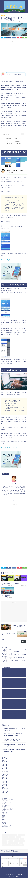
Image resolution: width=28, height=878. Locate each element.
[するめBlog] (14, 11)
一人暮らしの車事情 (7, 809)
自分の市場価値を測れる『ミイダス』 (15, 138)
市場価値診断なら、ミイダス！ (9, 259)
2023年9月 (4, 760)
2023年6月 (4, 763)
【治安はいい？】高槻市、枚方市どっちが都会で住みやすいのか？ (14, 750)
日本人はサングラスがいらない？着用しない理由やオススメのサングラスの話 (14, 740)
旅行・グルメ (5, 820)
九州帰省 (4, 810)
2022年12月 (5, 771)
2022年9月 (4, 775)
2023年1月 (4, 770)
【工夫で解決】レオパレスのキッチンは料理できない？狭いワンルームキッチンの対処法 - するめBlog (14, 673)
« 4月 (2, 867)
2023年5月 (4, 764)
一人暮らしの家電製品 (7, 808)
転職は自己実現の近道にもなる (13, 143)
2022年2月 (4, 785)
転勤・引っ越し (6, 823)
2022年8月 (4, 777)
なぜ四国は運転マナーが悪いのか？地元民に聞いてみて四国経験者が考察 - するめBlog (14, 715)
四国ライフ (4, 816)
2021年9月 (4, 792)
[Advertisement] (14, 56)
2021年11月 (5, 790)
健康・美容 (4, 812)
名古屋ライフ (5, 815)
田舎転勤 (3, 15)
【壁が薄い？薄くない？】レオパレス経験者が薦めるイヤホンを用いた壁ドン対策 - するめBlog (14, 683)
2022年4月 (4, 782)
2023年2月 (4, 768)
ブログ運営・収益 (6, 802)
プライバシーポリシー (11, 874)
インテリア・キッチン (7, 799)
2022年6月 (4, 780)
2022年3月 (4, 784)
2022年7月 (4, 778)
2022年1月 (4, 787)
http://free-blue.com (13, 497)
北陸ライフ (4, 813)
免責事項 (18, 874)
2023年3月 (4, 767)
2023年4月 (4, 765)
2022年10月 (5, 774)
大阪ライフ (4, 818)
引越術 (3, 819)
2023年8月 (4, 761)
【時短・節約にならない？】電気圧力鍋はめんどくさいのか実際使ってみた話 (14, 734)
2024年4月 (4, 758)
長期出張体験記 (6, 826)
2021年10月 (5, 791)
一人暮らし (4, 806)
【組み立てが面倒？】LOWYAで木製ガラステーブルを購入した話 (14, 745)
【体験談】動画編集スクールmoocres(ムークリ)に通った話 (14, 729)
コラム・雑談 (5, 800)
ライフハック (5, 803)
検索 (3, 639)
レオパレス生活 (6, 805)
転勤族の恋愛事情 (6, 825)
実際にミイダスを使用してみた (13, 141)
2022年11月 (5, 773)
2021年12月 (5, 788)
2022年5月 (4, 781)
